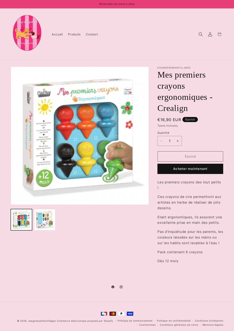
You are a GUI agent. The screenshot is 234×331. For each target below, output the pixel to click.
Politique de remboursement (135, 320)
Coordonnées (147, 324)
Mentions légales (212, 324)
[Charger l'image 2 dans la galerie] (44, 219)
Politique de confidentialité (174, 320)
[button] (200, 34)
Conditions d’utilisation (209, 320)
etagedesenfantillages (42, 321)
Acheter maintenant (190, 169)
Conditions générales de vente (179, 324)
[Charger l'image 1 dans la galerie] (21, 219)
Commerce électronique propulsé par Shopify (85, 321)
